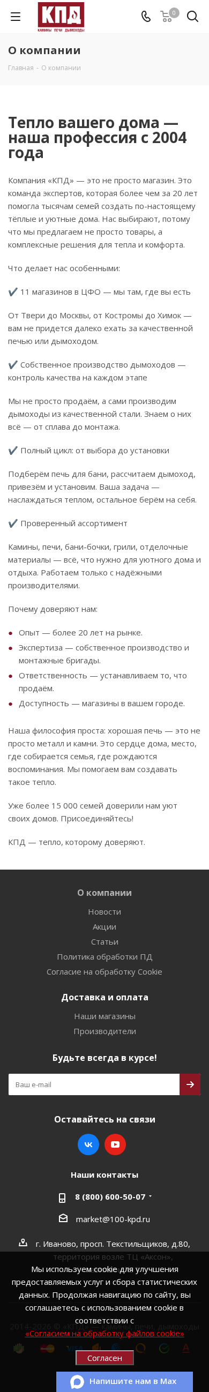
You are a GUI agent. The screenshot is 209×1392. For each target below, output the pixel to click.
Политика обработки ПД (105, 956)
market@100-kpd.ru (113, 1219)
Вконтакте (88, 1144)
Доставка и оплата (104, 997)
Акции (104, 926)
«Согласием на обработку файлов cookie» (104, 1333)
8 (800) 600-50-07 (110, 1196)
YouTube (115, 1144)
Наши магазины (105, 1016)
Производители (104, 1031)
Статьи (104, 941)
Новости (104, 911)
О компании (104, 893)
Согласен (104, 1357)
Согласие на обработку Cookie (104, 971)
